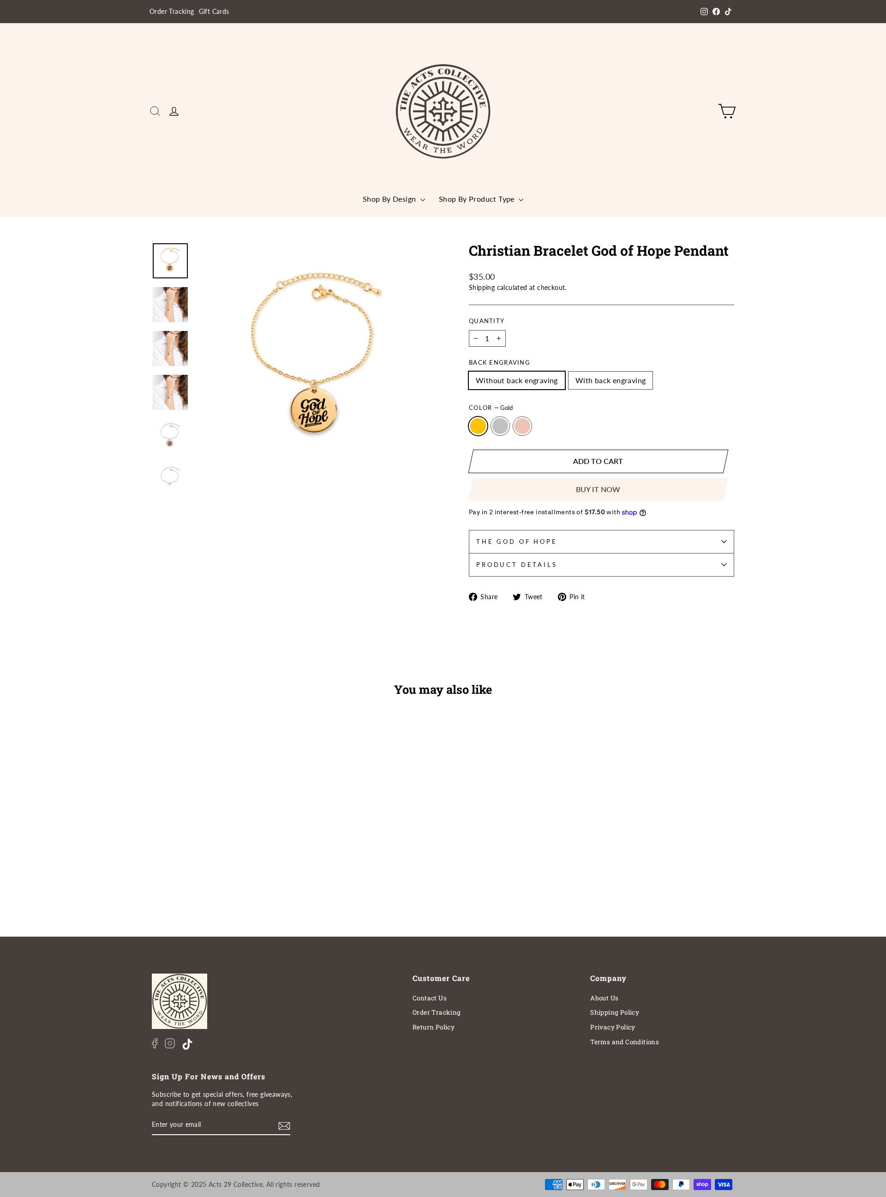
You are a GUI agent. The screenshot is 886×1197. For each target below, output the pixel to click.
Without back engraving (517, 380)
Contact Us (430, 998)
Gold (478, 426)
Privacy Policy (612, 1027)
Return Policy (434, 1027)
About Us (604, 998)
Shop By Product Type (477, 198)
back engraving (499, 362)
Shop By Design (390, 198)
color (491, 407)
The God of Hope (516, 541)
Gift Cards (214, 11)
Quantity (486, 321)
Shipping (482, 287)
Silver (500, 426)
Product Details (516, 564)
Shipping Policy (614, 1012)
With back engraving (610, 380)
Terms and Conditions (624, 1042)
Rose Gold (522, 426)
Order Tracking (172, 11)
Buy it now (598, 489)
